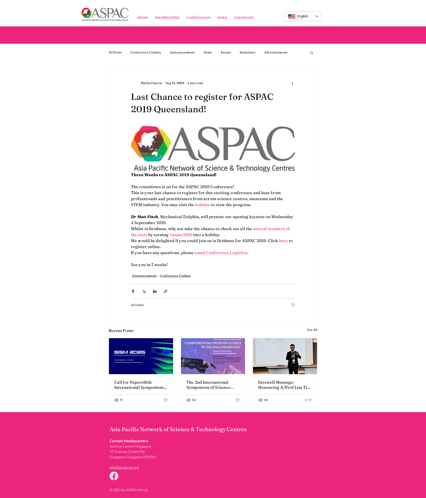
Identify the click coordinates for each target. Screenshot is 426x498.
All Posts (115, 52)
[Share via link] (166, 291)
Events (226, 52)
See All (312, 330)
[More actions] (292, 83)
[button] (143, 17)
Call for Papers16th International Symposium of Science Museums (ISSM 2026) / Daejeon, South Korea (140, 385)
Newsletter (247, 52)
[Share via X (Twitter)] (144, 291)
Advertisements (276, 52)
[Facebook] (114, 476)
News (208, 52)
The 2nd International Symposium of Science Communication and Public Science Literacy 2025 (212, 385)
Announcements (182, 52)
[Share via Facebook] (133, 291)
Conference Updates (145, 52)
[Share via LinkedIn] (155, 291)
